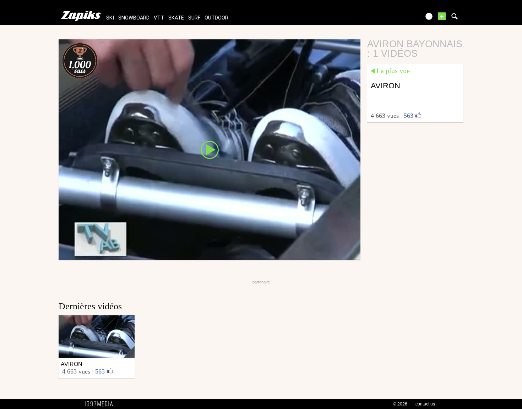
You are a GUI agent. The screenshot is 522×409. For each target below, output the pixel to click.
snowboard (133, 18)
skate (176, 18)
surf (194, 18)
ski (110, 18)
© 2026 (400, 404)
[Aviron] (209, 149)
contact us (425, 404)
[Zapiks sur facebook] (400, 19)
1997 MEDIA (100, 404)
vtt (159, 18)
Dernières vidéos (90, 306)
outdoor (216, 18)
